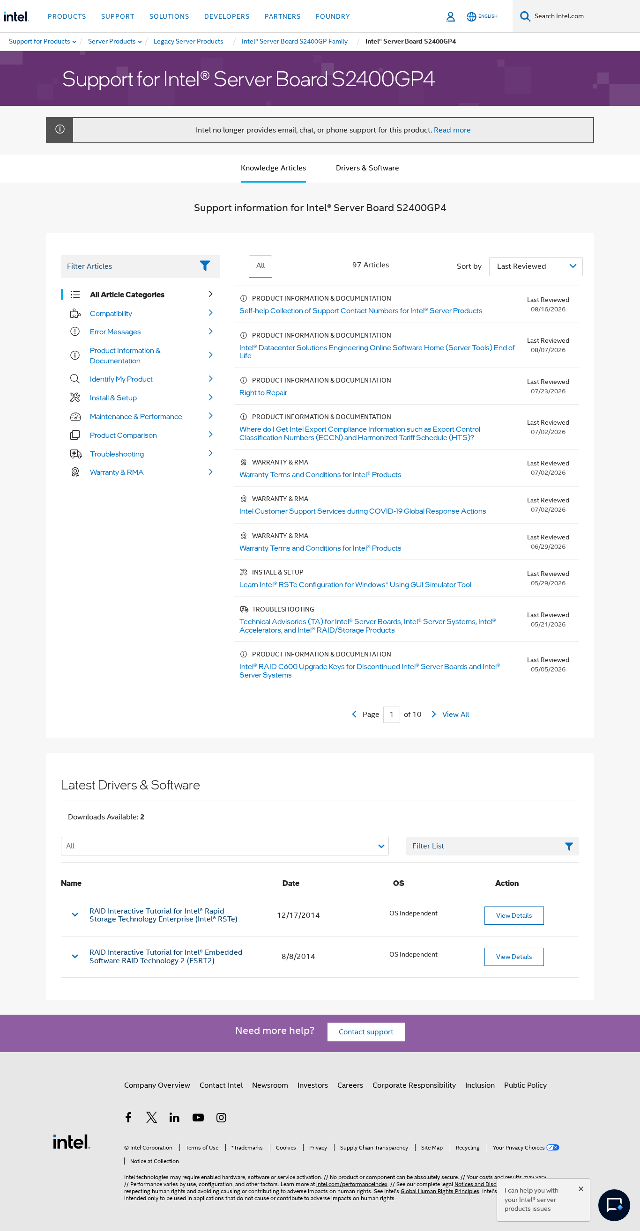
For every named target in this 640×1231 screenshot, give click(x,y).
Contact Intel (221, 1085)
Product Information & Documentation (125, 355)
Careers (350, 1085)
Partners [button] (283, 16)
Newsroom (270, 1085)
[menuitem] (112, 41)
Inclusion (480, 1085)
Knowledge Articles (273, 168)
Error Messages (115, 331)
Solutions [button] (169, 16)
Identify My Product (121, 378)
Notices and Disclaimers (484, 1183)
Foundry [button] (333, 16)
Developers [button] (227, 16)
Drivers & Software (367, 168)
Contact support (366, 1032)
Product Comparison (123, 435)
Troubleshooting (117, 453)
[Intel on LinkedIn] (175, 1119)
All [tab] (260, 265)
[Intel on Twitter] (152, 1119)
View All (455, 714)
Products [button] (67, 16)
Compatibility (111, 313)
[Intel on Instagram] (221, 1119)
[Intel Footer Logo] (71, 1141)
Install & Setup (113, 397)
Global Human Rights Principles (440, 1190)
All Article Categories (127, 294)
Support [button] (117, 16)
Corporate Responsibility (414, 1085)
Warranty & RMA (117, 472)
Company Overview (157, 1085)
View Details (514, 915)
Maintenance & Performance (136, 416)
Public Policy (525, 1085)
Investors (313, 1085)
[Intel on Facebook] (128, 1119)
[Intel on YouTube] (198, 1119)
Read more (452, 130)
